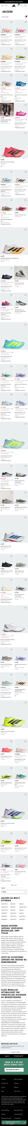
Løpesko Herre (21, 913)
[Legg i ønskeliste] (11, 22)
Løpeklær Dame (12, 907)
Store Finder (17, 1091)
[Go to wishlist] (6, 5)
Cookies (3, 1114)
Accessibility (17, 1118)
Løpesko (21, 904)
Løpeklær (12, 904)
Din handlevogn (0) (18, 1056)
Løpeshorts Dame (13, 916)
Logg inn (7, 1056)
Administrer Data (18, 1110)
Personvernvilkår (18, 1114)
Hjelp (2, 1091)
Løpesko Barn (23, 907)
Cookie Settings (5, 1110)
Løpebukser (4, 904)
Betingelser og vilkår (6, 1118)
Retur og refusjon (18, 1079)
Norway (16, 1123)
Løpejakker (4, 913)
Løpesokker (22, 916)
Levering (3, 1079)
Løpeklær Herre (12, 910)
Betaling (16, 1087)
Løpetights (22, 919)
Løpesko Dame (21, 910)
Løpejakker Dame (4, 916)
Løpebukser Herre (4, 910)
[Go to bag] (25, 5)
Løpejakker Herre (4, 919)
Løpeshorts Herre (13, 919)
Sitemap (16, 1083)
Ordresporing (4, 1083)
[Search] (22, 5)
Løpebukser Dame (4, 907)
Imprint (3, 1087)
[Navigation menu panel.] (2, 5)
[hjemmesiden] (13, 6)
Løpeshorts (13, 913)
